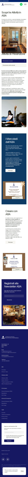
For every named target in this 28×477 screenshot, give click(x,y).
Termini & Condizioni (6, 414)
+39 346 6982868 (6, 360)
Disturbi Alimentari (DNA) (7, 391)
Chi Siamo (4, 369)
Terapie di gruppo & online (7, 381)
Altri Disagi (4, 395)
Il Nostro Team (5, 371)
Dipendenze (4, 393)
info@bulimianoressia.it (7, 351)
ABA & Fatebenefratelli (6, 383)
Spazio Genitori (5, 379)
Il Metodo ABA (5, 378)
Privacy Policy (5, 416)
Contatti (3, 412)
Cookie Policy (4, 418)
